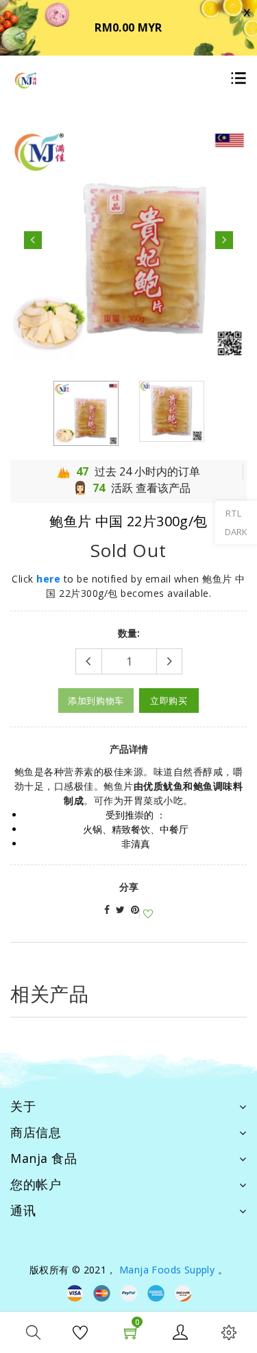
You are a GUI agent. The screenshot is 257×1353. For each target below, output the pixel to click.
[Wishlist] (146, 914)
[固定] (135, 909)
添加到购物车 (96, 700)
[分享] (107, 909)
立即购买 (169, 700)
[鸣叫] (120, 909)
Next (224, 240)
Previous (33, 240)
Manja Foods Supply (167, 1269)
